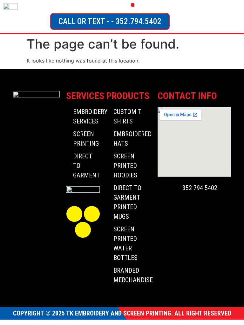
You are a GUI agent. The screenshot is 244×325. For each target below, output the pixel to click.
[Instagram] (92, 214)
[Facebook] (74, 214)
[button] (132, 5)
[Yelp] (83, 230)
